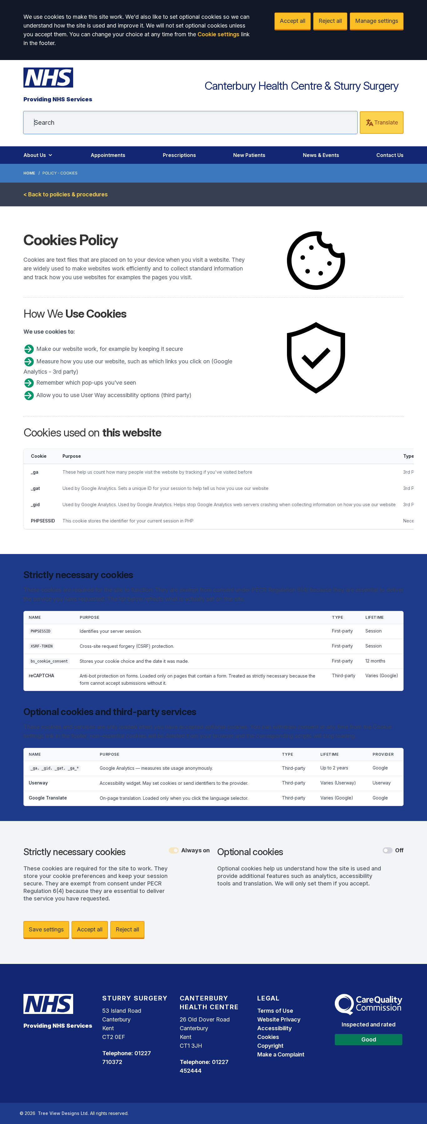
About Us (34, 155)
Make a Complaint (280, 1054)
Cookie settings (218, 34)
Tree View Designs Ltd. (63, 1113)
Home (29, 173)
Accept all (292, 21)
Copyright (270, 1045)
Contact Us (390, 155)
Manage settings (376, 21)
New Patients (249, 155)
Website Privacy (278, 1019)
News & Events (321, 155)
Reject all (330, 21)
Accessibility (274, 1028)
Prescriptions (179, 155)
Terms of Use (275, 1010)
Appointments (108, 155)
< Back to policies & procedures (65, 194)
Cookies (268, 1037)
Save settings (46, 929)
